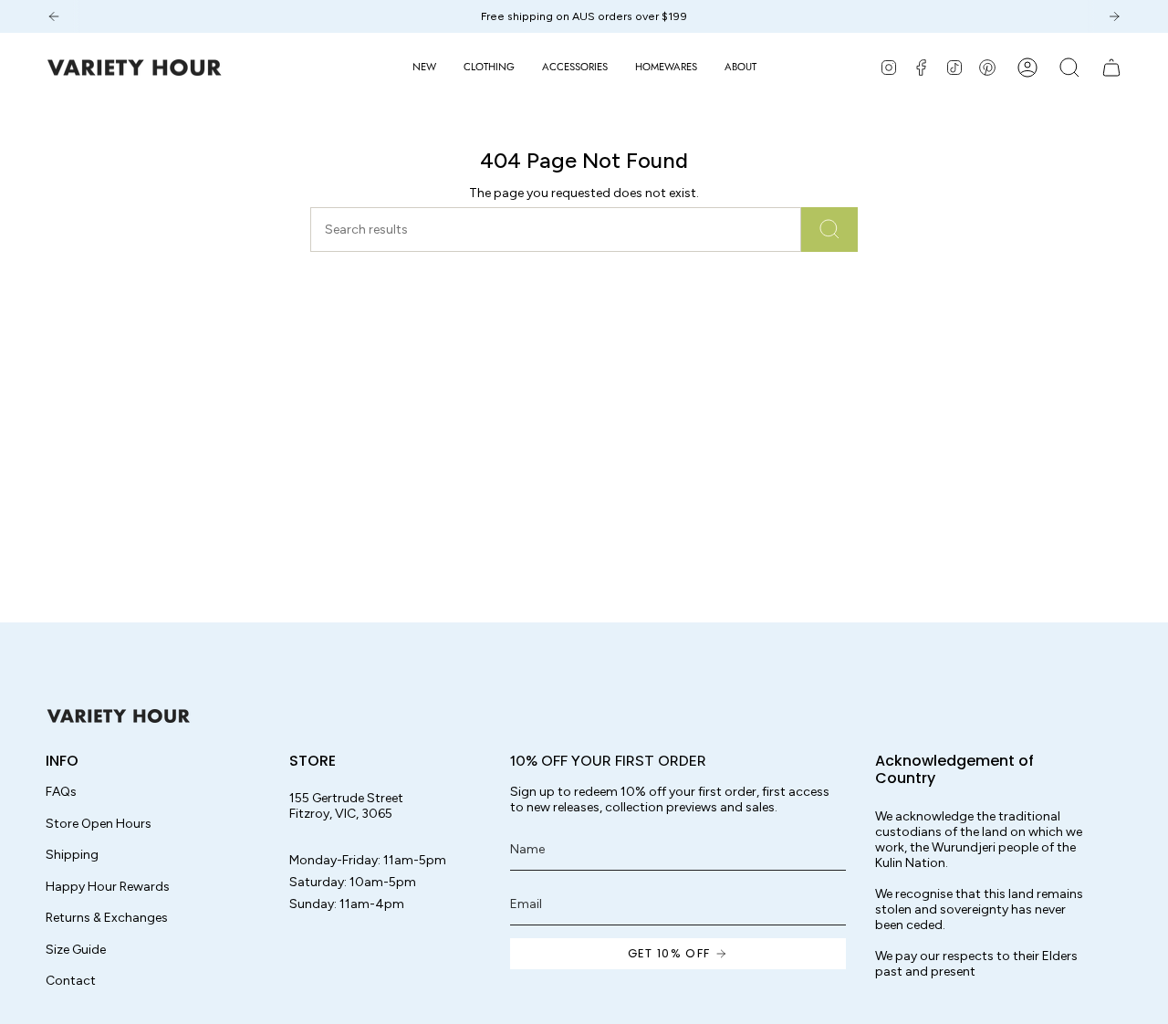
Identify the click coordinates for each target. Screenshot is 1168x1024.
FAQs (61, 791)
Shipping (72, 854)
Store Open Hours (98, 823)
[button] (489, 68)
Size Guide (76, 949)
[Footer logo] (119, 716)
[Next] (1114, 16)
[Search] (829, 229)
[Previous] (54, 16)
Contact (71, 980)
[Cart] (1111, 67)
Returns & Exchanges (107, 917)
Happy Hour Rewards (108, 886)
